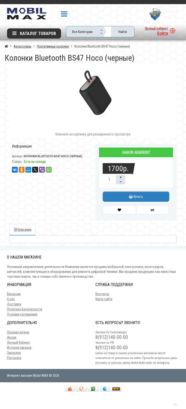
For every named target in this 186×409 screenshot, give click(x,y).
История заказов (19, 348)
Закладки (14, 353)
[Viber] (42, 170)
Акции (11, 337)
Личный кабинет (156, 28)
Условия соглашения (22, 314)
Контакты (102, 294)
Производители (18, 332)
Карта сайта (103, 299)
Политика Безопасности (24, 309)
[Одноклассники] (21, 170)
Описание (24, 230)
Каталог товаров (37, 33)
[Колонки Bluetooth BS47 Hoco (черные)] (93, 93)
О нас (11, 299)
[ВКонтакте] (15, 170)
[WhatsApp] (49, 170)
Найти (122, 32)
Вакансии (14, 294)
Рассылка (14, 358)
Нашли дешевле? (136, 152)
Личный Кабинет (18, 342)
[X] (35, 170)
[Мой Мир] (28, 170)
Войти (162, 33)
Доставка (14, 304)
